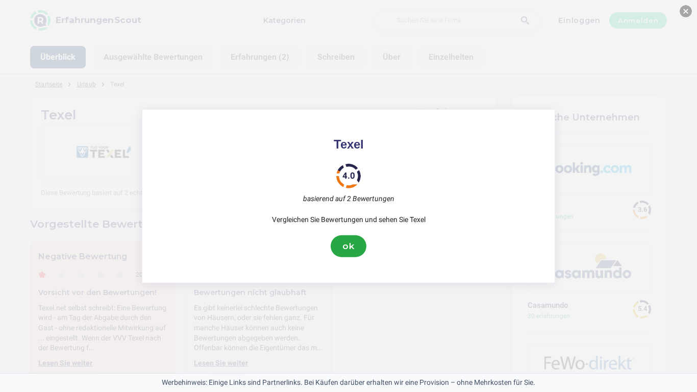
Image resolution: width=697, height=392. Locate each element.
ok (348, 246)
